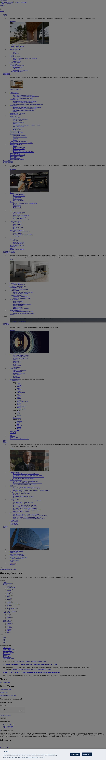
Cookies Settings (75, 754)
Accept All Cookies (86, 754)
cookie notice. (42, 757)
